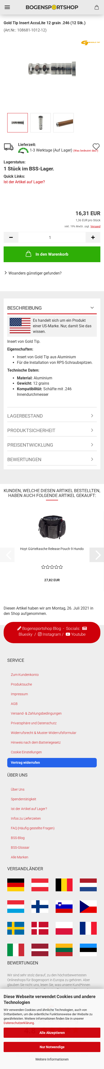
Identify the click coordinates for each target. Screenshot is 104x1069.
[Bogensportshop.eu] (52, 7)
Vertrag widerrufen (25, 762)
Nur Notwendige (52, 1047)
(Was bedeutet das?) (85, 150)
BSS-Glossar (20, 847)
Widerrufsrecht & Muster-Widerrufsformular (43, 733)
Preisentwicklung (30, 445)
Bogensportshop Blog (41, 628)
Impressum (19, 694)
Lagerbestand (25, 416)
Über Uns (17, 789)
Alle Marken (19, 857)
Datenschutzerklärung (19, 1023)
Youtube (78, 634)
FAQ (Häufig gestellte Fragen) (33, 828)
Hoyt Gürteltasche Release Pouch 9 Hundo (52, 549)
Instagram (52, 634)
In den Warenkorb (52, 254)
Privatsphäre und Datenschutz (34, 723)
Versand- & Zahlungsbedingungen (36, 713)
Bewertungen (24, 459)
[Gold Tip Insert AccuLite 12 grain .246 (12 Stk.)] (52, 69)
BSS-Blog (18, 838)
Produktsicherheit (31, 430)
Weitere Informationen (52, 1059)
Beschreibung (24, 308)
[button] (11, 237)
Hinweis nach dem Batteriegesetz (36, 742)
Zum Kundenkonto (25, 675)
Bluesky (25, 634)
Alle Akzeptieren (52, 1033)
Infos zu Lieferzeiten (26, 818)
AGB (14, 704)
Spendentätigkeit (23, 799)
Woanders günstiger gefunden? (35, 273)
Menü (7, 7)
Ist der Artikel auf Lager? (24, 182)
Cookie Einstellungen (26, 752)
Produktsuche (21, 684)
